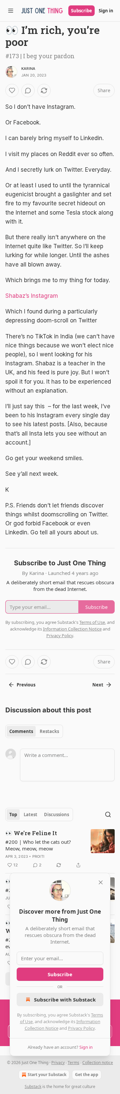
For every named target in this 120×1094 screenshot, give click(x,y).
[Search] (108, 814)
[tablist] (34, 731)
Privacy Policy (81, 1028)
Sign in (106, 11)
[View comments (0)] (28, 90)
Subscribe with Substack (65, 999)
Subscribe (81, 11)
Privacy (58, 1062)
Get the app (86, 1074)
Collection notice (97, 1062)
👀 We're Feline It (31, 833)
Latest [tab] (30, 815)
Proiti (38, 856)
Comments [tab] (21, 731)
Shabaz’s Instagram (31, 295)
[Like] (12, 90)
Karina (28, 68)
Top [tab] (13, 815)
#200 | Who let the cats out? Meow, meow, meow (38, 845)
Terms (73, 1062)
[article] (60, 849)
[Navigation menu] (10, 10)
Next (97, 685)
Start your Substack (47, 1074)
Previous (26, 685)
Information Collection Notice (72, 629)
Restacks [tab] (49, 731)
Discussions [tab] (56, 815)
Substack (33, 1086)
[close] (100, 882)
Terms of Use (92, 622)
